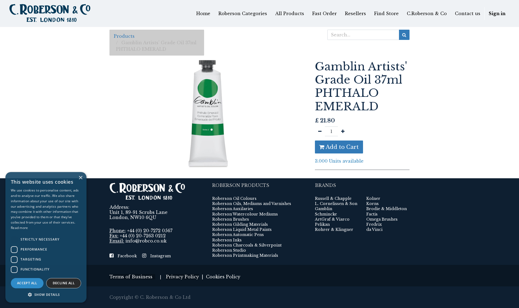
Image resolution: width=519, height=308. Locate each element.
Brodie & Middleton (386, 208)
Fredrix (374, 224)
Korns (372, 203)
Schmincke (326, 214)
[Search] (404, 35)
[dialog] (45, 237)
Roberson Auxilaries (232, 208)
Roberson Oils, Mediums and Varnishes (251, 203)
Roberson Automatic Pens (238, 234)
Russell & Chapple (333, 198)
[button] (46, 294)
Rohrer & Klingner (334, 229)
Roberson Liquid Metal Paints (242, 229)
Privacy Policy (182, 276)
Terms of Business (132, 276)
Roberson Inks (227, 240)
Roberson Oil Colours (234, 198)
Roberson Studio (229, 250)
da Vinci (374, 229)
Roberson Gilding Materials (240, 224)
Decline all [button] (64, 283)
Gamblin (323, 208)
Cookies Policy (223, 276)
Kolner (373, 198)
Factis (372, 214)
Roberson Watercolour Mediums (245, 214)
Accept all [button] (27, 283)
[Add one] (343, 131)
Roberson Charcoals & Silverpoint (247, 245)
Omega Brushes (382, 219)
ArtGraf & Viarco (332, 219)
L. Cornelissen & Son (336, 203)
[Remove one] (320, 131)
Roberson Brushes (230, 219)
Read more (19, 227)
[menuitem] (203, 13)
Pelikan (322, 224)
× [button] (80, 178)
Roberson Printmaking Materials (245, 255)
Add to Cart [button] (341, 147)
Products (124, 36)
